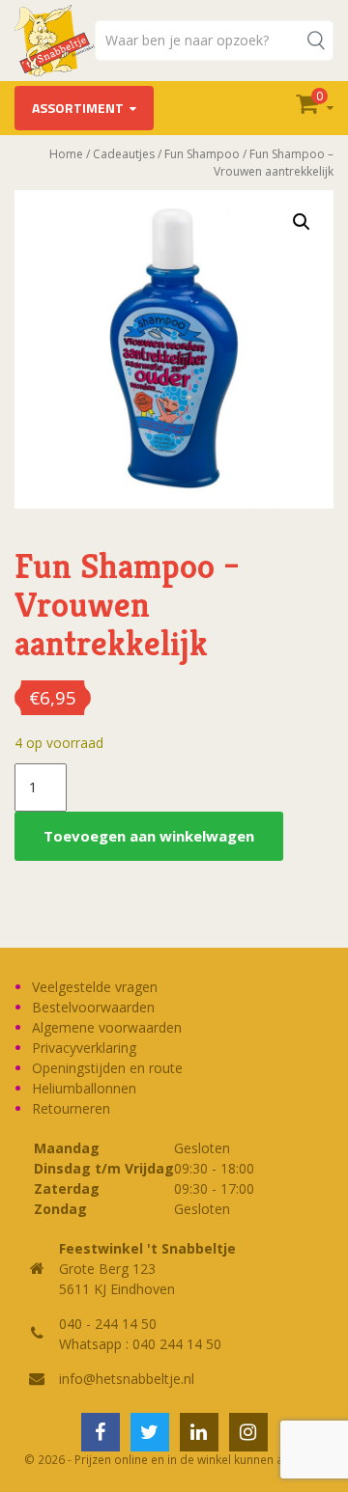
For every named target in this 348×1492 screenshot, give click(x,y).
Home (66, 154)
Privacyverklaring (84, 1047)
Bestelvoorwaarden (93, 1007)
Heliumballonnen (84, 1088)
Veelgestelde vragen (95, 987)
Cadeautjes (124, 154)
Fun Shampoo (202, 154)
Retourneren (71, 1108)
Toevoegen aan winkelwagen (149, 835)
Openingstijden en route (107, 1068)
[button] (301, 222)
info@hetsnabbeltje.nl (126, 1378)
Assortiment (78, 107)
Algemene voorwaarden (107, 1027)
